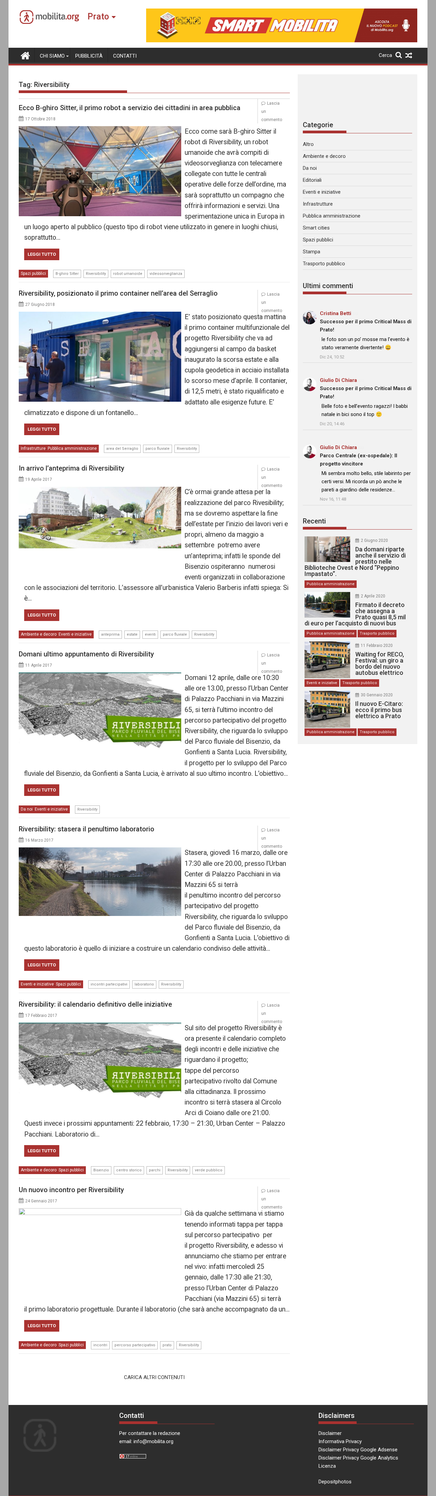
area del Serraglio (122, 448)
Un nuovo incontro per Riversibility (71, 1190)
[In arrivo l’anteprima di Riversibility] (100, 491)
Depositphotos (335, 1482)
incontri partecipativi (109, 984)
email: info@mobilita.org (146, 1441)
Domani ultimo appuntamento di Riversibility (86, 654)
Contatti (125, 56)
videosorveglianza (166, 273)
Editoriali (312, 180)
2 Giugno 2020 (374, 540)
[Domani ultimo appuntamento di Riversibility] (100, 676)
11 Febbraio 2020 (377, 645)
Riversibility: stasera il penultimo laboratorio (86, 829)
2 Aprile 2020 (373, 596)
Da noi (27, 809)
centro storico (129, 1170)
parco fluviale (157, 448)
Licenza (327, 1466)
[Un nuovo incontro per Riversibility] (100, 1212)
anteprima (110, 634)
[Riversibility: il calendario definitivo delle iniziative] (100, 1027)
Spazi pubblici (33, 273)
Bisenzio (101, 1170)
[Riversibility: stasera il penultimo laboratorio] (100, 851)
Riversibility (96, 273)
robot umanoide (127, 273)
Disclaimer (330, 1433)
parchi (154, 1170)
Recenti (314, 521)
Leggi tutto (42, 254)
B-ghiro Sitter (67, 273)
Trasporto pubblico (324, 264)
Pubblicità (89, 56)
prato (167, 1345)
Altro (308, 144)
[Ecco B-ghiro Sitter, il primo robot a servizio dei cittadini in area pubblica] (100, 130)
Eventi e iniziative (75, 634)
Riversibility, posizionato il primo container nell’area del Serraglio (118, 293)
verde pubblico (208, 1170)
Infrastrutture (33, 448)
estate (132, 634)
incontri (100, 1345)
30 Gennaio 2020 (377, 695)
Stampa (311, 252)
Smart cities (316, 228)
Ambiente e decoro (39, 634)
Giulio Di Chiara (338, 380)
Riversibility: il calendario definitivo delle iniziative (95, 1004)
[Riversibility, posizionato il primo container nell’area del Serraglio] (100, 316)
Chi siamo (52, 56)
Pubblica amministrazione (72, 448)
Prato (98, 16)
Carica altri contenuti (154, 1377)
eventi (150, 634)
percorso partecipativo (134, 1345)
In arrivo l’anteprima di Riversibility (71, 468)
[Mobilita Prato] (25, 55)
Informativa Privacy (340, 1441)
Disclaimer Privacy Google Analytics (358, 1458)
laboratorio (144, 984)
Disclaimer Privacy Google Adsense (358, 1450)
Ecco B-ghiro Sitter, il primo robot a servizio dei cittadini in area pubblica (129, 108)
